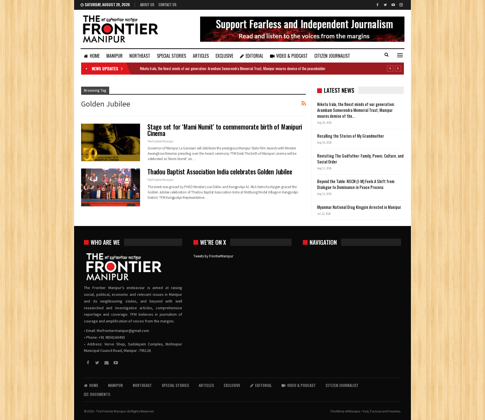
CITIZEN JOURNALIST (332, 55)
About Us (147, 4)
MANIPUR (114, 55)
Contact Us (168, 4)
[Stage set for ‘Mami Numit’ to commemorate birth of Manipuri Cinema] (110, 142)
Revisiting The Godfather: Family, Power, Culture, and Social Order (360, 159)
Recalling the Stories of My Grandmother (351, 136)
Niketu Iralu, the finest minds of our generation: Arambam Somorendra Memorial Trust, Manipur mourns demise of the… (356, 110)
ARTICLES (201, 55)
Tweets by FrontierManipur (213, 256)
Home (95, 55)
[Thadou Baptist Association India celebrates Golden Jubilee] (110, 187)
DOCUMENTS (100, 394)
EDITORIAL (254, 55)
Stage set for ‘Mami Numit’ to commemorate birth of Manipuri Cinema (224, 130)
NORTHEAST (139, 55)
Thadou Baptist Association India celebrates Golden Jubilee (219, 171)
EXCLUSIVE (224, 55)
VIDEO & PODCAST (292, 55)
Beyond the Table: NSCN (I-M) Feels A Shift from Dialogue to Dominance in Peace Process (355, 184)
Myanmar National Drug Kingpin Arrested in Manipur (359, 207)
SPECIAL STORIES (171, 55)
